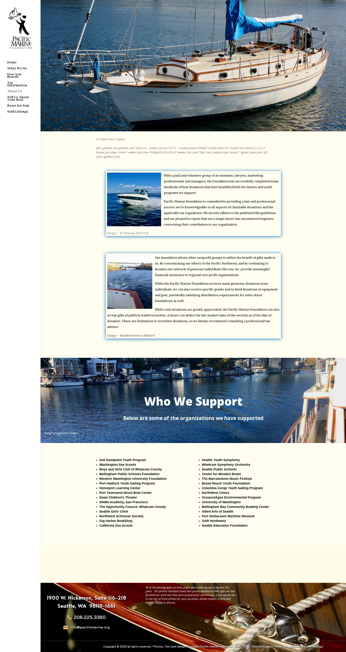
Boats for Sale (18, 106)
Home (12, 63)
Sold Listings (17, 112)
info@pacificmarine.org (90, 627)
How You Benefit (14, 76)
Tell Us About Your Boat (18, 99)
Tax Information (17, 85)
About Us (14, 92)
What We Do (17, 69)
